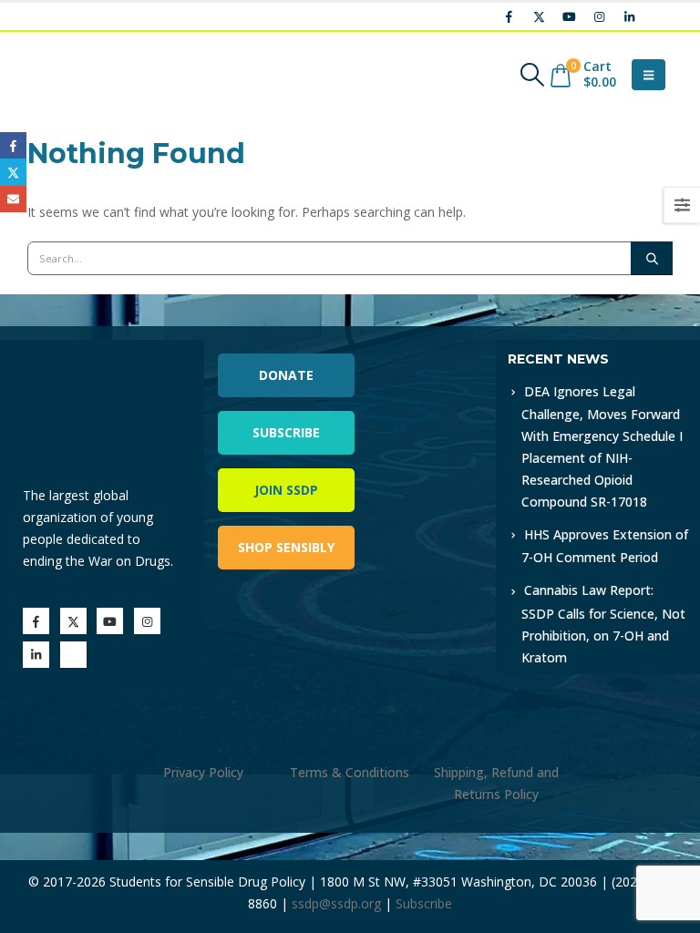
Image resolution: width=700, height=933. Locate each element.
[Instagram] (599, 16)
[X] (538, 16)
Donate (286, 375)
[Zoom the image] (423, 350)
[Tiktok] (659, 16)
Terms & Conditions (349, 772)
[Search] (652, 257)
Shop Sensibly (286, 547)
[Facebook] (508, 16)
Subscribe (286, 432)
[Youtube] (569, 16)
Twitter (13, 172)
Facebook (13, 145)
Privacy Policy (203, 772)
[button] (533, 75)
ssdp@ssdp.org (336, 903)
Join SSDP (286, 489)
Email (13, 199)
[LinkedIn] (629, 16)
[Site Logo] (77, 74)
